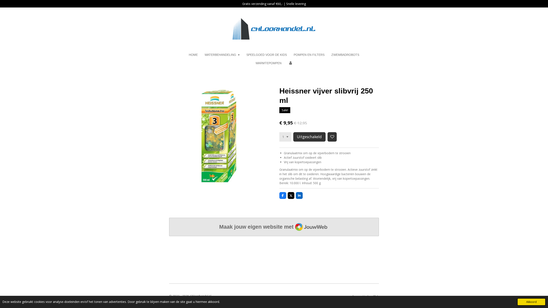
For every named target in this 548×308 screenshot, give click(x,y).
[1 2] (285, 137)
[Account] (290, 63)
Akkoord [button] (531, 302)
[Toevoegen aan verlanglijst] (332, 137)
